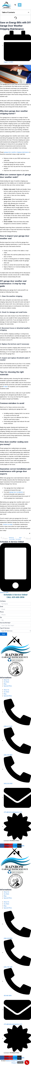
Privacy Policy (15, 1063)
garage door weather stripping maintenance (16, 152)
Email (1, 606)
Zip (1, 617)
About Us (6, 680)
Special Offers (8, 686)
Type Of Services (5, 628)
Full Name (3, 601)
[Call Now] (27, 1062)
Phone (2, 612)
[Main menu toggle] (19, 5)
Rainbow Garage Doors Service (14, 1061)
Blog (5, 684)
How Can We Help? (5, 622)
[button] (15, 5)
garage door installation (16, 492)
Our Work (6, 682)
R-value (5, 386)
